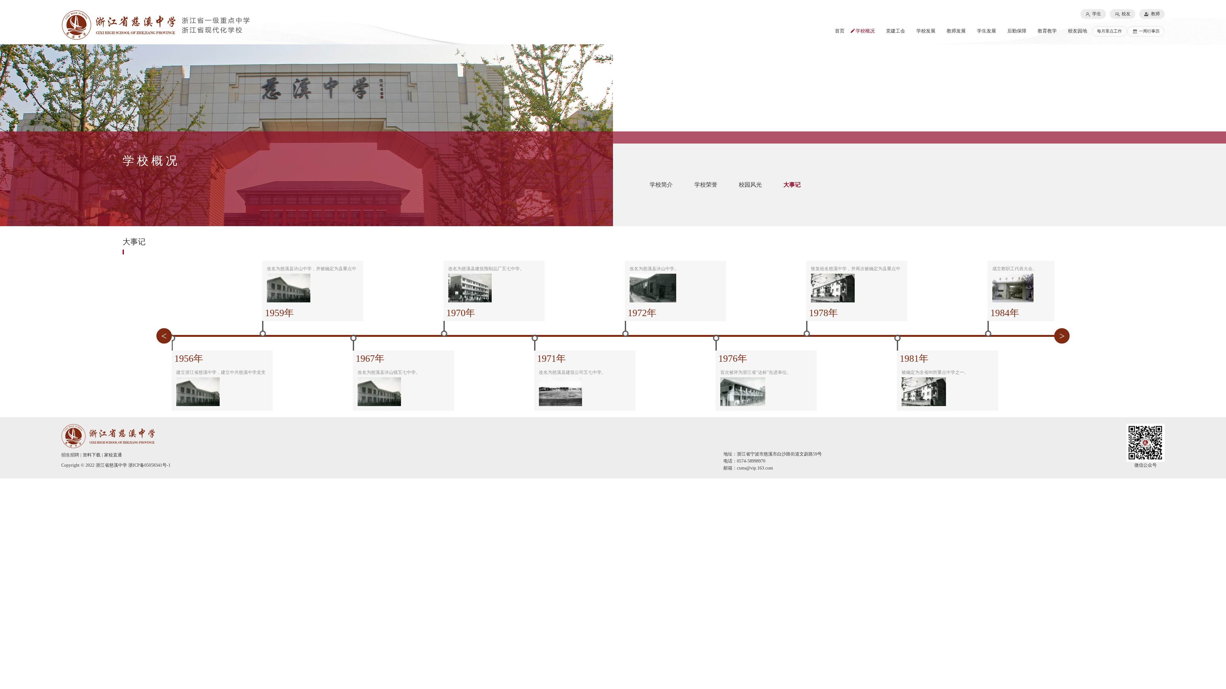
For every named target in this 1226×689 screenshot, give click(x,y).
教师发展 (956, 30)
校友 (1125, 13)
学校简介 (661, 185)
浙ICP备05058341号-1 (149, 465)
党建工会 (895, 30)
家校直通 (113, 455)
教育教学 (1047, 30)
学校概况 (865, 30)
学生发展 (986, 30)
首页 (839, 30)
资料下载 (92, 455)
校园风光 (750, 185)
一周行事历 (1149, 31)
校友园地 (1077, 30)
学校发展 (925, 30)
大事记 (792, 185)
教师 (1155, 13)
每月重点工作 (1109, 31)
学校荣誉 (705, 185)
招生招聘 (70, 455)
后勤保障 (1016, 30)
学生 (1096, 13)
